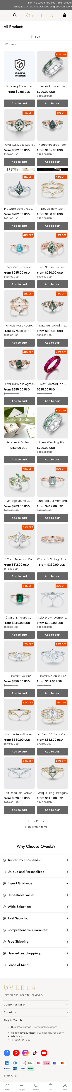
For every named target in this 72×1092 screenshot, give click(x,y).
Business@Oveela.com (51, 1032)
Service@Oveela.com (45, 1027)
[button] (7, 15)
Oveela (14, 1076)
